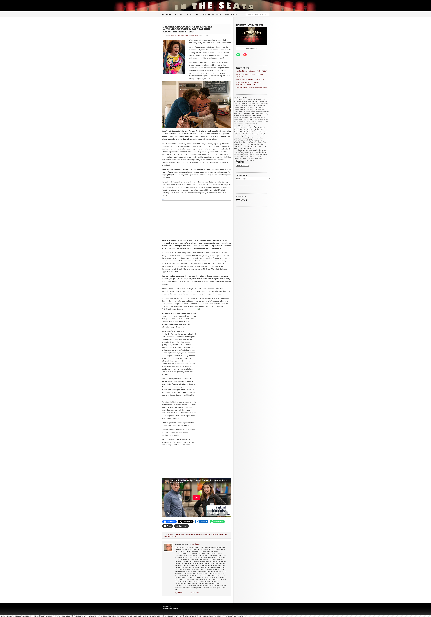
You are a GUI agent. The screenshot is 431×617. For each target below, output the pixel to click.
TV (197, 14)
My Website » (194, 593)
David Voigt (194, 35)
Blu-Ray (170, 534)
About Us (166, 14)
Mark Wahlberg (216, 534)
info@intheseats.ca (173, 608)
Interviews (180, 35)
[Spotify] (239, 54)
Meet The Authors (212, 14)
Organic (225, 534)
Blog (189, 14)
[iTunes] (246, 54)
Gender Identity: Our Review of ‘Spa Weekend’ (251, 88)
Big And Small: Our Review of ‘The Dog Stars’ (250, 79)
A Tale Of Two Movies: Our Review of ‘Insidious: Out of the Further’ (248, 83)
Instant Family (193, 534)
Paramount (168, 536)
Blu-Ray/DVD (173, 35)
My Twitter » (179, 593)
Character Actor (179, 534)
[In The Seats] (214, 5)
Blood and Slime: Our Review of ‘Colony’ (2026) (251, 71)
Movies (178, 14)
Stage (174, 536)
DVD (186, 534)
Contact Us (231, 14)
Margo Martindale (204, 534)
